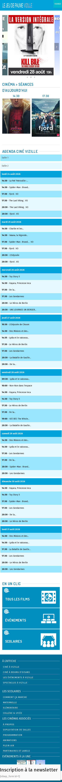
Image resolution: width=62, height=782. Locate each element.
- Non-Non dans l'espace (17, 385)
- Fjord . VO (10, 194)
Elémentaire (10, 708)
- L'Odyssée (10, 255)
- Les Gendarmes (13, 296)
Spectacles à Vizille (15, 683)
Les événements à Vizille (18, 677)
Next (56, 46)
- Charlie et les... (13, 228)
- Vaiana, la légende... (15, 235)
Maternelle (10, 702)
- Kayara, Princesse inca (16, 283)
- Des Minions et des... (15, 331)
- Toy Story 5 (11, 276)
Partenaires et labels (16, 751)
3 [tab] (34, 76)
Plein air (8, 745)
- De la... (8, 290)
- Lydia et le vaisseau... (15, 337)
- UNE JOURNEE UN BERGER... (19, 309)
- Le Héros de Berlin (15, 303)
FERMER (58, 4)
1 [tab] (27, 76)
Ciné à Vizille (11, 667)
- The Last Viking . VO (15, 200)
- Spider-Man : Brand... (15, 187)
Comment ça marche (15, 697)
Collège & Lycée (12, 713)
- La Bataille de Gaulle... (16, 357)
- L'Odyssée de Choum (15, 324)
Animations (10, 740)
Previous (5, 46)
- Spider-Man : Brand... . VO (17, 242)
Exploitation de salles (17, 730)
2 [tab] (31, 76)
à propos (8, 724)
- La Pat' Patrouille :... (15, 180)
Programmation (12, 735)
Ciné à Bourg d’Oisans (16, 672)
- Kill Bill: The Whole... (15, 419)
